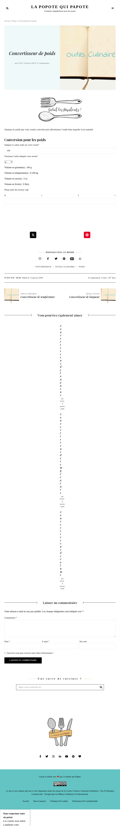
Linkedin (60, 756)
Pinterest (73, 756)
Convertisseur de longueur (61, 360)
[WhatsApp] (80, 259)
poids (82, 267)
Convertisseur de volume (61, 543)
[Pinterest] (64, 259)
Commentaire (10, 618)
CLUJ (20, 63)
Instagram (53, 756)
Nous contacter (39, 801)
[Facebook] (48, 259)
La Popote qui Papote (60, 7)
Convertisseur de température (61, 453)
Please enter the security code (16, 190)
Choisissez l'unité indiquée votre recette (21, 156)
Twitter (47, 756)
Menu (113, 8)
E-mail (45, 641)
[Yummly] (72, 258)
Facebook (40, 756)
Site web (83, 641)
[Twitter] (56, 259)
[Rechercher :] (60, 687)
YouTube (66, 756)
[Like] (40, 259)
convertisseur (43, 267)
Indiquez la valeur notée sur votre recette (21, 145)
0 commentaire (43, 63)
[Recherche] (101, 687)
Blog (14, 21)
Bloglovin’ (80, 756)
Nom (7, 641)
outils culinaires (65, 267)
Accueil (7, 21)
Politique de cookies (59, 801)
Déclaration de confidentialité (85, 801)
